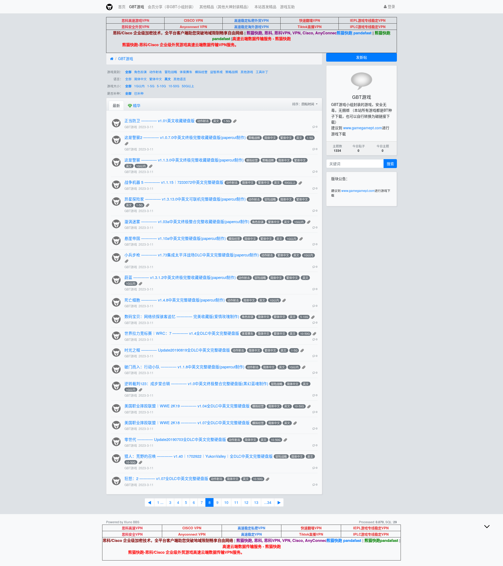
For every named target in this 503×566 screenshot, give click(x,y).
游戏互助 (287, 6)
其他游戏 (246, 71)
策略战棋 (231, 71)
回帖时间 (308, 104)
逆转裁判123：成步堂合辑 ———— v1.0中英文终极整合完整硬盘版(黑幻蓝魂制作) (196, 383)
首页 (121, 6)
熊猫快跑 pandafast (354, 33)
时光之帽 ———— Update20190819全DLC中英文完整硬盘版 (177, 350)
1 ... (160, 502)
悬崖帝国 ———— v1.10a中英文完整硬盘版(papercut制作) (175, 238)
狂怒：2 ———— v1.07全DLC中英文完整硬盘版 (166, 478)
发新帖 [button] (361, 57)
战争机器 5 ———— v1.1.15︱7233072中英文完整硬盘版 (173, 182)
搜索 (390, 163)
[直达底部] (491, 530)
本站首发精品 (265, 6)
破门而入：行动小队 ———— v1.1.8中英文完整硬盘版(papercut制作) (184, 366)
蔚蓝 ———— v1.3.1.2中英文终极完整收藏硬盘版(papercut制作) (180, 277)
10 (226, 502)
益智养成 (216, 71)
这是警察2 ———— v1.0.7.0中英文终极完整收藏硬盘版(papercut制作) (185, 137)
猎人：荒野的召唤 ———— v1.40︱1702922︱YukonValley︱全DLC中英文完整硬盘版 (198, 456)
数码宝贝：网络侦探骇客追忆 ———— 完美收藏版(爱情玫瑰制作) (181, 316)
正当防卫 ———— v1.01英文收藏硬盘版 (159, 120)
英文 (168, 79)
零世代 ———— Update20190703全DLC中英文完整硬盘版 (175, 439)
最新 (116, 105)
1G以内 (139, 86)
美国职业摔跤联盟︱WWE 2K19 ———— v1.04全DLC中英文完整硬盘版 (187, 405)
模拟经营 (201, 71)
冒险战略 (171, 71)
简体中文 (140, 79)
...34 (267, 502)
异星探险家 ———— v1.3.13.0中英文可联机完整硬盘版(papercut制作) (185, 199)
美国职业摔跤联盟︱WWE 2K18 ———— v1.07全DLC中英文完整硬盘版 (187, 422)
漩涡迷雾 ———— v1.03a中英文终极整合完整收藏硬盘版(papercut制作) (186, 221)
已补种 (139, 93)
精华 (136, 105)
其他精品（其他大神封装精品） (225, 6)
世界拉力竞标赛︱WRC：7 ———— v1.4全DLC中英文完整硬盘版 (181, 333)
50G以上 (188, 86)
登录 (391, 6)
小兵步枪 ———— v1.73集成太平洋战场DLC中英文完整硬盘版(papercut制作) (191, 254)
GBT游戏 (136, 6)
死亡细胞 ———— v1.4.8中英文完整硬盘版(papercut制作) (174, 300)
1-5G (150, 86)
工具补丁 (262, 71)
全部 (128, 72)
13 (256, 502)
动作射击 (155, 71)
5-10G (161, 86)
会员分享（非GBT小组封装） (172, 6)
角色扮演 (140, 71)
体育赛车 (186, 71)
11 (236, 502)
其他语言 (179, 79)
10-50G (173, 86)
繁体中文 (155, 79)
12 (246, 502)
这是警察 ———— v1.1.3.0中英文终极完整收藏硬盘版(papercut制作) (184, 160)
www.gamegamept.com (362, 127)
